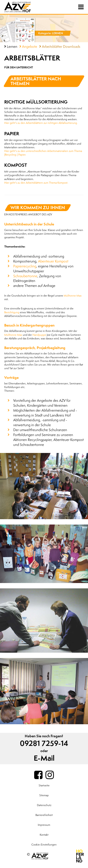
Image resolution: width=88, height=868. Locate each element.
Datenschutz (44, 805)
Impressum (44, 824)
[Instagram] (49, 775)
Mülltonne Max (73, 295)
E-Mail (44, 758)
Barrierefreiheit (44, 815)
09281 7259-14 (44, 743)
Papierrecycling (24, 266)
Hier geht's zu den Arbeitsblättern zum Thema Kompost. (36, 182)
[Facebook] (38, 775)
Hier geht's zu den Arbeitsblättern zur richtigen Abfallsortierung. (41, 122)
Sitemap (44, 795)
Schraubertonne (25, 276)
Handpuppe (39, 334)
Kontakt (44, 834)
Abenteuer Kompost (53, 261)
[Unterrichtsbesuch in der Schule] (44, 486)
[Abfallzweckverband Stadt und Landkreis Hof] (25, 7)
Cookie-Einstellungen (44, 844)
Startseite (44, 785)
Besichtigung (11, 312)
